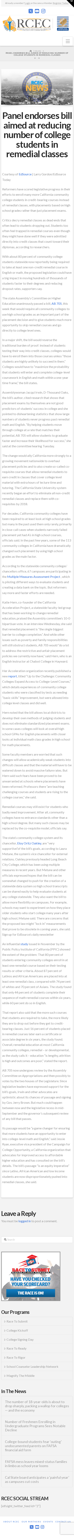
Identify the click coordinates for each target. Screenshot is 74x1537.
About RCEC (11, 1521)
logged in (24, 1221)
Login (27, 3)
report (12, 676)
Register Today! (61, 3)
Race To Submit (17, 1321)
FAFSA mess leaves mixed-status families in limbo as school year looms (36, 1464)
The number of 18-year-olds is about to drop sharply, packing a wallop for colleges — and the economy (37, 1406)
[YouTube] (37, 11)
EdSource (25, 174)
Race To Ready (16, 1348)
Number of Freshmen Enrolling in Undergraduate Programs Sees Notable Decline (35, 1426)
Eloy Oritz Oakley (29, 843)
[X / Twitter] (31, 11)
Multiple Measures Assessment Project (33, 576)
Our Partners (31, 1521)
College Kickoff (17, 1330)
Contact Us (63, 1521)
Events (48, 1521)
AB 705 (57, 303)
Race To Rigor (16, 1357)
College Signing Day (20, 1339)
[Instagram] (43, 11)
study (24, 944)
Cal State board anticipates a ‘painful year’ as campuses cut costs (37, 1479)
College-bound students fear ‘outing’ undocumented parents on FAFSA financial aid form (33, 1446)
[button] (68, 41)
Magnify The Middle (21, 1375)
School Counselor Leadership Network (32, 1366)
